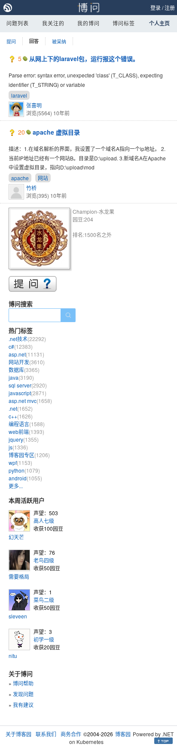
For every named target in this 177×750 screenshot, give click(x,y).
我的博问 (88, 23)
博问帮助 (23, 683)
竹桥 (31, 187)
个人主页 (159, 23)
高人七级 (44, 520)
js (18, 447)
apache (20, 177)
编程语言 (27, 423)
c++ (21, 416)
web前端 (26, 431)
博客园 (123, 734)
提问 (11, 41)
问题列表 (17, 23)
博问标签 (124, 23)
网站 (43, 177)
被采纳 (59, 41)
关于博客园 (18, 734)
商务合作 (71, 734)
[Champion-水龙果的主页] (41, 240)
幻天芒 (16, 537)
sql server (28, 385)
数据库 (24, 369)
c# (21, 346)
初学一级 (44, 639)
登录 (155, 7)
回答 (34, 41)
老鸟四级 (44, 560)
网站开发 (27, 362)
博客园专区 (29, 454)
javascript (27, 393)
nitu (13, 655)
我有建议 (23, 704)
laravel (19, 95)
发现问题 (23, 694)
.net (21, 408)
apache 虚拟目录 (56, 132)
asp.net (26, 354)
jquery (24, 439)
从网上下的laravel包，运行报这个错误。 (84, 58)
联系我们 (46, 734)
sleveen (18, 616)
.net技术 (27, 338)
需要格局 (19, 576)
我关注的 (53, 23)
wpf (20, 462)
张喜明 (34, 105)
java (21, 377)
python (24, 470)
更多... (16, 485)
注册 (170, 7)
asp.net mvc (30, 400)
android (25, 478)
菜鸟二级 (44, 599)
